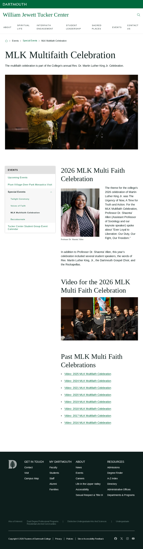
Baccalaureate (18, 219)
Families (54, 489)
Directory (112, 484)
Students (54, 472)
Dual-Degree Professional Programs (43, 521)
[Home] (6, 41)
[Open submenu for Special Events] (51, 192)
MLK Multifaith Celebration (25, 212)
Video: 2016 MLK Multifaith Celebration (87, 422)
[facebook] (115, 538)
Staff (51, 478)
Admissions (113, 467)
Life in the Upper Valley (88, 484)
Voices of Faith (18, 206)
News (79, 467)
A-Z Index (112, 478)
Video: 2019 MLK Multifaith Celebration (87, 401)
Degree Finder (115, 472)
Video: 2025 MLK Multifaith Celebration (87, 373)
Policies (69, 539)
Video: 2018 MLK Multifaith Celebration (87, 408)
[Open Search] (138, 14)
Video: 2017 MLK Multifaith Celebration (87, 415)
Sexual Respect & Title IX (89, 495)
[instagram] (127, 538)
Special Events (30, 40)
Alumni (53, 484)
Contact (28, 467)
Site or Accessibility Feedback (91, 539)
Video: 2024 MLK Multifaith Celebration (87, 380)
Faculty (53, 467)
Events (79, 472)
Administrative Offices (119, 489)
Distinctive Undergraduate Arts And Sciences (87, 521)
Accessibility (82, 489)
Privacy (58, 539)
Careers (80, 478)
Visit (26, 472)
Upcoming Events (18, 177)
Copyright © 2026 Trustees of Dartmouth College (29, 539)
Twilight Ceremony (20, 199)
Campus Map (31, 478)
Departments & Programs (121, 495)
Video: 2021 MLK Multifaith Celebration (87, 387)
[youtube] (133, 538)
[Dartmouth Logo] (15, 4)
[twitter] (121, 538)
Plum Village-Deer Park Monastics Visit (30, 184)
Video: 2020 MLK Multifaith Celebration (87, 394)
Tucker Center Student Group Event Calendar (28, 227)
